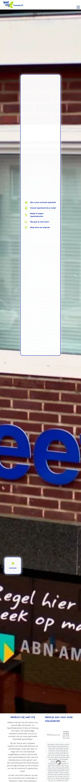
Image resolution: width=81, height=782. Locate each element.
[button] (2, 567)
